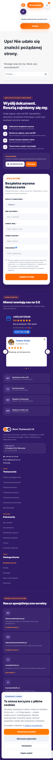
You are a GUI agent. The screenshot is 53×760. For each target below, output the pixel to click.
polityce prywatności (34, 725)
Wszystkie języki (8, 508)
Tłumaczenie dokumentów (12, 482)
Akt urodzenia (7, 522)
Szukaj (35, 26)
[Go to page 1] (24, 368)
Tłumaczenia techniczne (11, 497)
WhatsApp (31, 164)
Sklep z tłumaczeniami (10, 578)
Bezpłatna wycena (9, 563)
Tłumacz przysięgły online (11, 477)
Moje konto (7, 583)
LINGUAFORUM (21, 316)
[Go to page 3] (28, 368)
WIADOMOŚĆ (10, 248)
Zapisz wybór (26, 753)
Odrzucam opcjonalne (26, 739)
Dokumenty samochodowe (12, 503)
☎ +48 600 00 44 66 (15, 164)
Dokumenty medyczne (10, 548)
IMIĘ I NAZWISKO (11, 211)
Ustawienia (27, 746)
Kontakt (5, 568)
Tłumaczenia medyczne (11, 492)
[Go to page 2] (26, 368)
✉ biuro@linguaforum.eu (11, 460)
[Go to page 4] (30, 368)
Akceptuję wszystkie (26, 732)
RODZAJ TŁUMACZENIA (14, 199)
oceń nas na (20, 331)
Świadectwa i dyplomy (10, 533)
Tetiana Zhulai (23, 340)
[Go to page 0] (22, 368)
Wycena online (35, 5)
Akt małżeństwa (8, 528)
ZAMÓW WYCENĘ (26, 277)
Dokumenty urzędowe (10, 538)
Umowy (5, 543)
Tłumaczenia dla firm (10, 487)
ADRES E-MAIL (10, 224)
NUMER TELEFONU (11, 236)
